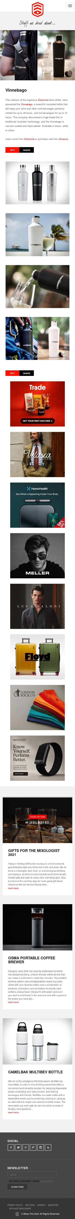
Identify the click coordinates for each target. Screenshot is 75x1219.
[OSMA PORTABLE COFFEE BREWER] (37, 927)
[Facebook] (10, 1147)
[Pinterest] (25, 1147)
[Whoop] (37, 758)
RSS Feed (30, 1205)
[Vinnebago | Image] (37, 55)
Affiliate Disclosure (20, 1208)
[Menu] (70, 6)
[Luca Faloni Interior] (37, 606)
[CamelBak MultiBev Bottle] (37, 1041)
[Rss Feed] (48, 1147)
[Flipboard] (33, 1147)
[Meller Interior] (37, 555)
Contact (41, 1205)
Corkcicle (43, 100)
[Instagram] (40, 1147)
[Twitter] (18, 1147)
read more (13, 888)
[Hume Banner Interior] (37, 505)
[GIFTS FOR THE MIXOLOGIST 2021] (37, 820)
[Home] (38, 9)
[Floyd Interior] (37, 657)
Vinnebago (27, 104)
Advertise (53, 1205)
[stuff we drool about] (37, 23)
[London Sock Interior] (37, 707)
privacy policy (46, 1180)
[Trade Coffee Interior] (37, 404)
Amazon (63, 139)
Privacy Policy (15, 1205)
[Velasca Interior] (37, 454)
